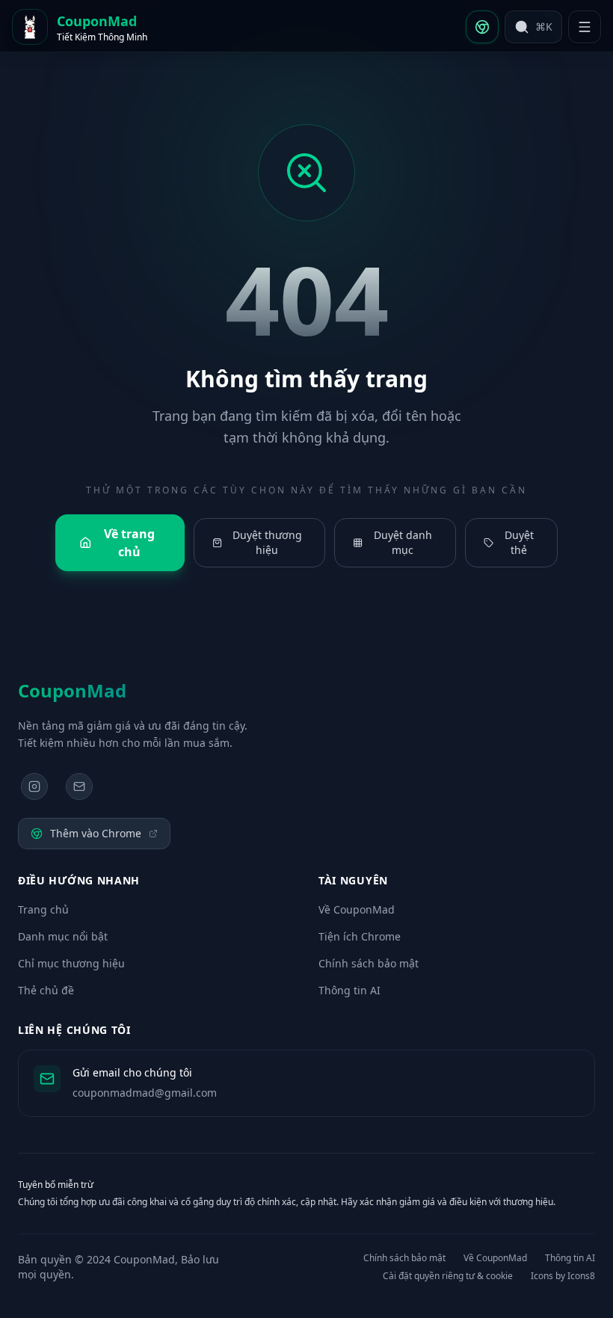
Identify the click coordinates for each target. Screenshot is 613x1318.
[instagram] (34, 786)
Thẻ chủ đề (46, 990)
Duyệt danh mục (403, 542)
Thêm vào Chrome (95, 833)
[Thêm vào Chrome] (482, 26)
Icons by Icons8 (563, 1276)
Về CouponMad (356, 909)
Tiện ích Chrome (359, 936)
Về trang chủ (129, 543)
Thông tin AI (349, 990)
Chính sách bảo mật (368, 963)
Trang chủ (43, 909)
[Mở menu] (584, 26)
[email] (79, 786)
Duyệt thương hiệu (267, 542)
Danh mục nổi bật (63, 936)
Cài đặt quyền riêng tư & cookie (448, 1276)
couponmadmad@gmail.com (145, 1092)
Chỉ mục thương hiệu (71, 963)
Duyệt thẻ (519, 542)
